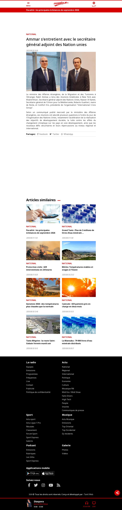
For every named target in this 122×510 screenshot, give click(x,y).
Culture (65, 385)
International (68, 374)
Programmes (32, 374)
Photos (65, 450)
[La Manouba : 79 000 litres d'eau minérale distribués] (79, 324)
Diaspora (39, 501)
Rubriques (31, 453)
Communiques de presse (73, 410)
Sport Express (32, 437)
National (31, 34)
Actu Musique (68, 419)
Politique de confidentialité (38, 392)
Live (28, 381)
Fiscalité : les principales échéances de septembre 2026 (52, 10)
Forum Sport (31, 433)
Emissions (30, 370)
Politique (66, 377)
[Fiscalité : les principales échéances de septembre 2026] (43, 213)
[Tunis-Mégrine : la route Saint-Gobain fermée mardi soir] (43, 324)
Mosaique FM (68, 388)
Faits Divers (67, 396)
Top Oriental (67, 426)
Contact (29, 385)
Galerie (29, 441)
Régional (66, 370)
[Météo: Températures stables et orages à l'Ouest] (79, 250)
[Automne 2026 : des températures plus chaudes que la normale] (43, 287)
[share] (117, 493)
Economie (66, 381)
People (65, 403)
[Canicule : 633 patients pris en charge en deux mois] (79, 287)
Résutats (30, 426)
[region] (61, 22)
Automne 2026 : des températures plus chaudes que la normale (42, 305)
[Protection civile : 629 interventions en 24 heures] (43, 250)
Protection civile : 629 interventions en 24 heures (39, 268)
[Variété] (29, 503)
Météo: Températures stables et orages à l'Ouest (77, 268)
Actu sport (30, 419)
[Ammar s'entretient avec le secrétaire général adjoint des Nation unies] (61, 71)
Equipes (29, 367)
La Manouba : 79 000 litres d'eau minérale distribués (77, 342)
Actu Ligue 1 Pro (33, 423)
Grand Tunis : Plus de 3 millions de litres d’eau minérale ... (78, 231)
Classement (31, 430)
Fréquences (31, 377)
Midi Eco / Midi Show (71, 392)
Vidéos (65, 453)
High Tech (66, 399)
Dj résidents (67, 433)
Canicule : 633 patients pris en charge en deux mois (76, 305)
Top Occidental (68, 430)
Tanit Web (88, 494)
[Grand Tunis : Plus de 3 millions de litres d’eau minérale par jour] (79, 213)
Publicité (30, 388)
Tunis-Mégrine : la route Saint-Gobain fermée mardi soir (40, 342)
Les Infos (30, 457)
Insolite (65, 406)
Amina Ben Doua (41, 504)
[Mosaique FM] (61, 4)
